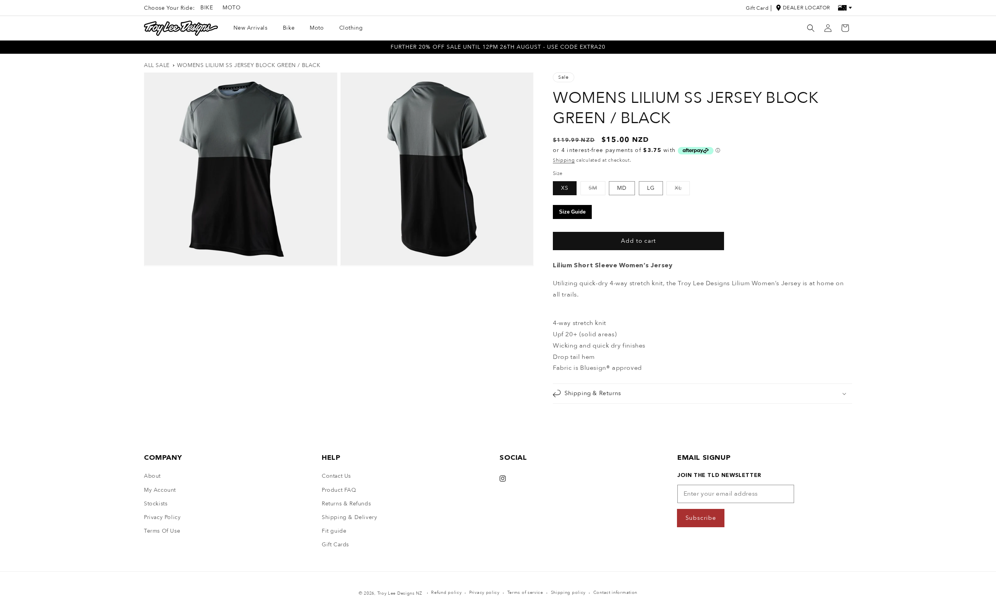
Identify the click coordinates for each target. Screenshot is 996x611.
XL (682, 189)
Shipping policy (568, 592)
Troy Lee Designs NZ (399, 593)
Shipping (564, 160)
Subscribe (701, 518)
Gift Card (757, 8)
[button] (810, 28)
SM (597, 189)
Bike (206, 7)
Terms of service (525, 592)
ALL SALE (157, 65)
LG (651, 188)
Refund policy (446, 592)
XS (564, 188)
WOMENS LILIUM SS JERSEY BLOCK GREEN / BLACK (249, 65)
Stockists (155, 503)
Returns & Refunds (346, 503)
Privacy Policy (162, 517)
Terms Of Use (162, 531)
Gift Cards (335, 544)
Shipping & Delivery (349, 517)
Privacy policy (484, 592)
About (152, 476)
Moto (231, 7)
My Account (160, 490)
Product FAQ (339, 490)
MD (622, 188)
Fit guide (334, 531)
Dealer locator (806, 7)
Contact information (615, 592)
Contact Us (336, 476)
